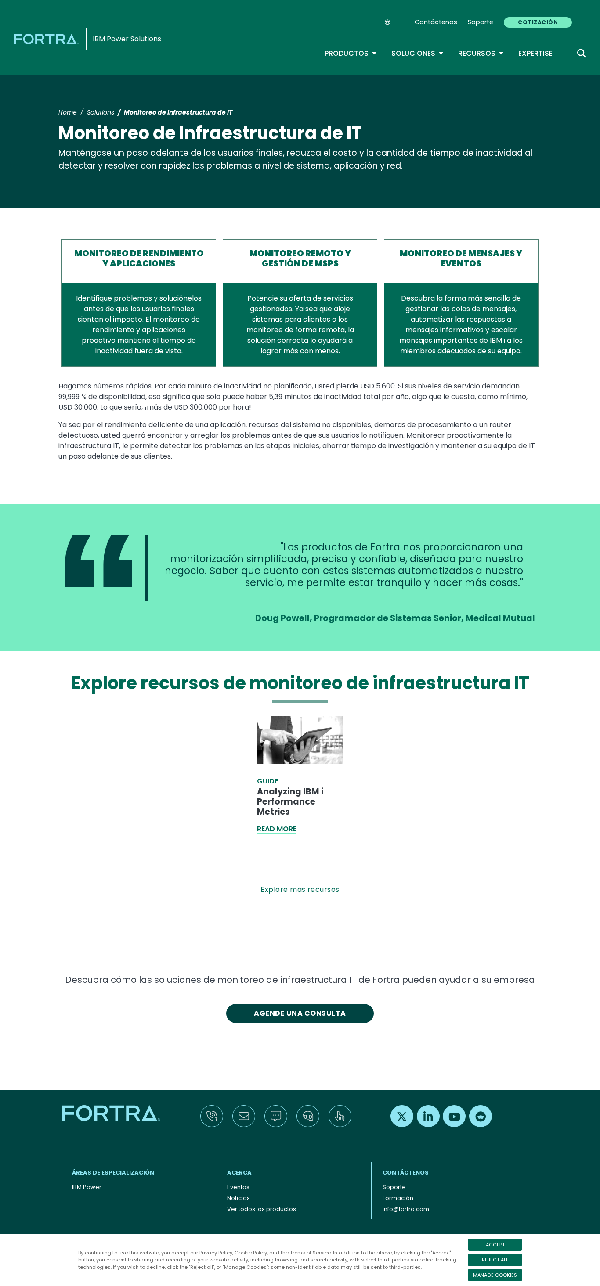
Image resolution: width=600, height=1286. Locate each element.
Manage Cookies (495, 1275)
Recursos (481, 53)
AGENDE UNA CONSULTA (300, 1013)
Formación (398, 1198)
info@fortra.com (406, 1209)
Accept (495, 1244)
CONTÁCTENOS (406, 1172)
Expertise (535, 53)
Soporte (480, 22)
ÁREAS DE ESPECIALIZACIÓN (113, 1172)
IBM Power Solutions (127, 39)
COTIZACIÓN (538, 22)
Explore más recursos (300, 889)
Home (67, 112)
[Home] (48, 39)
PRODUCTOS (351, 53)
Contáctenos (436, 22)
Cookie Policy (251, 1252)
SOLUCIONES (417, 53)
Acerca (239, 1172)
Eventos (238, 1187)
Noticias (238, 1198)
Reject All (495, 1259)
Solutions (100, 112)
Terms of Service (310, 1252)
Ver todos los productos (261, 1209)
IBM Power (86, 1187)
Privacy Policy (215, 1252)
